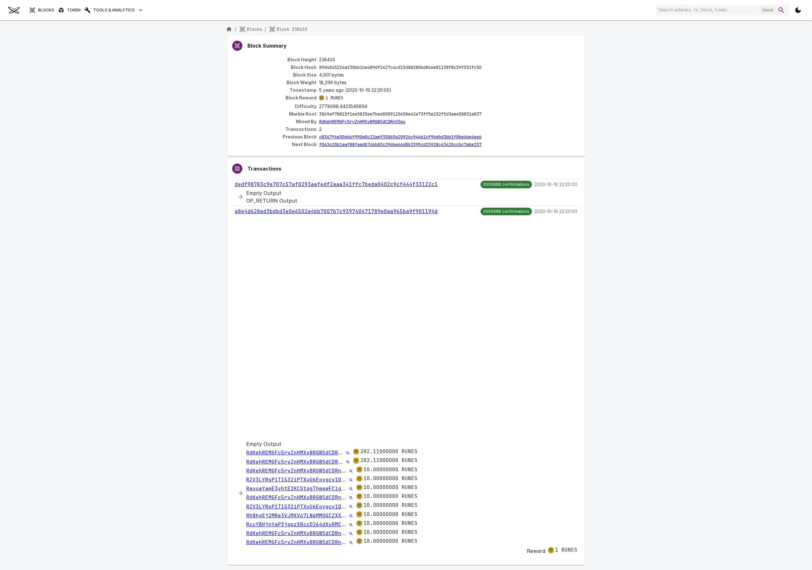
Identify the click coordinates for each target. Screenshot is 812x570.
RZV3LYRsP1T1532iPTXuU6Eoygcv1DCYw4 (300, 479)
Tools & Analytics (114, 10)
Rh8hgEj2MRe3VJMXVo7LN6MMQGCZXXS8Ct (300, 515)
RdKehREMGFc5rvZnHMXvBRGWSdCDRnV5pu (362, 121)
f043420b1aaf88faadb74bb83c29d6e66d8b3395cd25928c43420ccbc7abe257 (400, 144)
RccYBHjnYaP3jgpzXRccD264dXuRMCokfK (300, 524)
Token (74, 10)
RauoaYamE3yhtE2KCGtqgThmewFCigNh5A (300, 488)
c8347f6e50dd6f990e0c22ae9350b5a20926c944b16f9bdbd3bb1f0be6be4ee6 (400, 137)
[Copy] (485, 67)
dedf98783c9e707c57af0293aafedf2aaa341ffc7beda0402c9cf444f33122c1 (336, 184)
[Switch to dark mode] (798, 10)
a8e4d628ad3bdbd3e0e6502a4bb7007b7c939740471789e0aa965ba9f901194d (336, 211)
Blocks (46, 10)
